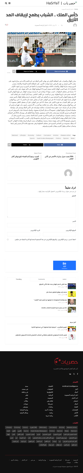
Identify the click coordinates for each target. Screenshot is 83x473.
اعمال (76, 404)
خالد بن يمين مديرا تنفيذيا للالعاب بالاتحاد (54, 307)
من (59, 441)
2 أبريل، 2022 (52, 25)
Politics (58, 138)
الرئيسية (75, 460)
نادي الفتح (74, 445)
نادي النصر (66, 445)
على (29, 438)
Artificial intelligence (70, 386)
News (73, 138)
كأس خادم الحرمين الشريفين (70, 441)
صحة (26, 386)
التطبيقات (50, 389)
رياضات (50, 407)
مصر (26, 398)
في (16, 438)
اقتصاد (76, 407)
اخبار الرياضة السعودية (67, 9)
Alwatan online (66, 135)
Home (76, 9)
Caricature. (47, 135)
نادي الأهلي (47, 441)
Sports (32, 138)
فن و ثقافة (25, 392)
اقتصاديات (75, 410)
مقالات (26, 401)
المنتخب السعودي (30, 434)
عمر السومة (23, 438)
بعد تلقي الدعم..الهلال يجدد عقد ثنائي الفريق (53, 284)
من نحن (33, 460)
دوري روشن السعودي (61, 438)
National (15, 135)
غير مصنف (25, 389)
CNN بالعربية (33, 427)
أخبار (76, 389)
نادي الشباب (15, 441)
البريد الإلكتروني (34, 230)
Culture (38, 135)
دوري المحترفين (73, 438)
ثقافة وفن (50, 401)
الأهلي (13, 431)
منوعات (26, 404)
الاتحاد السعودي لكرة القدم (70, 434)
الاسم (73, 221)
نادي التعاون (31, 441)
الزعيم (38, 434)
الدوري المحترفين (47, 434)
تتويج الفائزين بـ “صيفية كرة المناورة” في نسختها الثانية (49, 327)
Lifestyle (23, 135)
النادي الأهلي (20, 434)
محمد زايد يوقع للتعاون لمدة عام (56, 292)
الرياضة (50, 395)
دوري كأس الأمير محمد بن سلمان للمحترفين (43, 438)
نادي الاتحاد (39, 441)
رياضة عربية (49, 416)
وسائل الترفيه (24, 413)
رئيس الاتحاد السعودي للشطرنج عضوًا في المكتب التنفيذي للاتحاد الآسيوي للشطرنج (41, 335)
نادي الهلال (59, 445)
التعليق (73, 196)
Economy (31, 135)
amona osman (67, 25)
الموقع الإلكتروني (71, 230)
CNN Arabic (43, 427)
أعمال (76, 392)
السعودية (50, 398)
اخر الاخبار (75, 398)
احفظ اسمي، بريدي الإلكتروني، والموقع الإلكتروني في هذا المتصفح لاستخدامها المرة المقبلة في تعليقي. (45, 239)
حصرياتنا (50, 404)
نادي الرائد (23, 441)
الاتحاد (8, 431)
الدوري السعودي (57, 434)
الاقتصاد (50, 386)
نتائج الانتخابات (43, 445)
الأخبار (76, 413)
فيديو (12, 438)
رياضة (51, 413)
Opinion (66, 138)
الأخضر (19, 431)
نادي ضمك (51, 445)
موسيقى (25, 407)
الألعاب (76, 416)
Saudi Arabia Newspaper (45, 138)
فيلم (27, 395)
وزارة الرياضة (24, 410)
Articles (55, 135)
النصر (13, 434)
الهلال (8, 434)
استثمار (76, 401)
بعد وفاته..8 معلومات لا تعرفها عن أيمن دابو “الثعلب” (50, 300)
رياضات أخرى (49, 410)
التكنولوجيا (50, 392)
